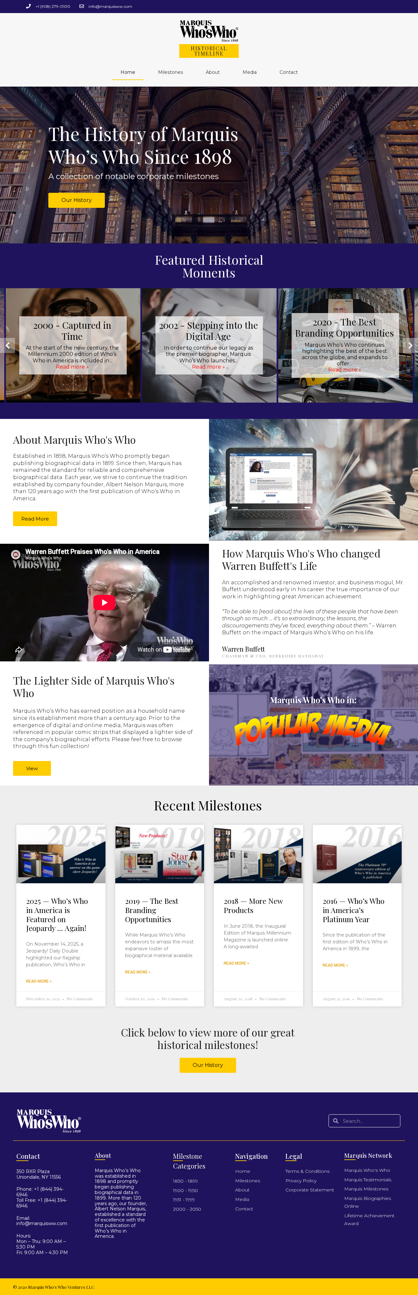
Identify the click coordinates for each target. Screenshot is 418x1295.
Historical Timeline (209, 51)
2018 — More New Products (253, 905)
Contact (289, 72)
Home (128, 72)
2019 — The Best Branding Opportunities (151, 910)
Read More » (39, 981)
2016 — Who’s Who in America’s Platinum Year (353, 910)
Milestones (170, 72)
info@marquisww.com (41, 1223)
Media (250, 72)
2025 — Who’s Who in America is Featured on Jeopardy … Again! (57, 914)
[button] (76, 200)
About (213, 72)
